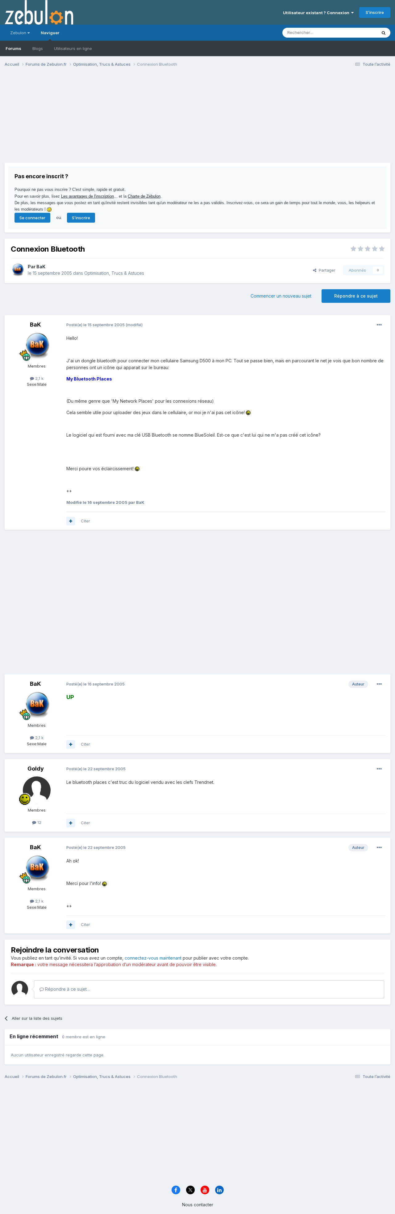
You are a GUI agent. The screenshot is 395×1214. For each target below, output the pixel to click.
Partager (325, 270)
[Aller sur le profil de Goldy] (37, 790)
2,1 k (39, 378)
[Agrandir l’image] (248, 412)
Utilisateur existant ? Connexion (317, 12)
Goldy (35, 768)
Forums (13, 48)
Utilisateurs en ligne (73, 48)
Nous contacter (197, 1204)
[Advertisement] (117, 119)
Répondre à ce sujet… (67, 989)
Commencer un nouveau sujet (281, 295)
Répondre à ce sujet (356, 295)
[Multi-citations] (70, 521)
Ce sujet (360, 32)
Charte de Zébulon (144, 196)
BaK (40, 266)
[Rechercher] (383, 33)
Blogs (37, 48)
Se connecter (32, 217)
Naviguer (50, 32)
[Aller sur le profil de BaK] (17, 270)
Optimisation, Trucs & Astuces (114, 273)
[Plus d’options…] (379, 325)
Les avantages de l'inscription (87, 196)
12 (38, 822)
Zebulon (18, 32)
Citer (85, 520)
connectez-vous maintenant (153, 958)
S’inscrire (375, 12)
